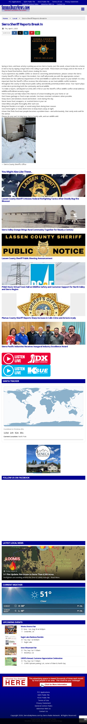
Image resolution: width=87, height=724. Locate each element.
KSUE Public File (43, 2)
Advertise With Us (47, 4)
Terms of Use (57, 2)
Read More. (55, 577)
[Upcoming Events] (11, 629)
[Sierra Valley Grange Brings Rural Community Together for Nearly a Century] (43, 216)
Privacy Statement (71, 2)
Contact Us (61, 4)
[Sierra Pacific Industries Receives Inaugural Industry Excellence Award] (43, 333)
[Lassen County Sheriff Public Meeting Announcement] (43, 245)
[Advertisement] (43, 459)
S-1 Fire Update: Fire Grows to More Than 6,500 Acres (28, 574)
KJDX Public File (29, 2)
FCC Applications (15, 2)
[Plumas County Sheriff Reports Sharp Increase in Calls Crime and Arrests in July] (43, 304)
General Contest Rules (30, 4)
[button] (82, 9)
